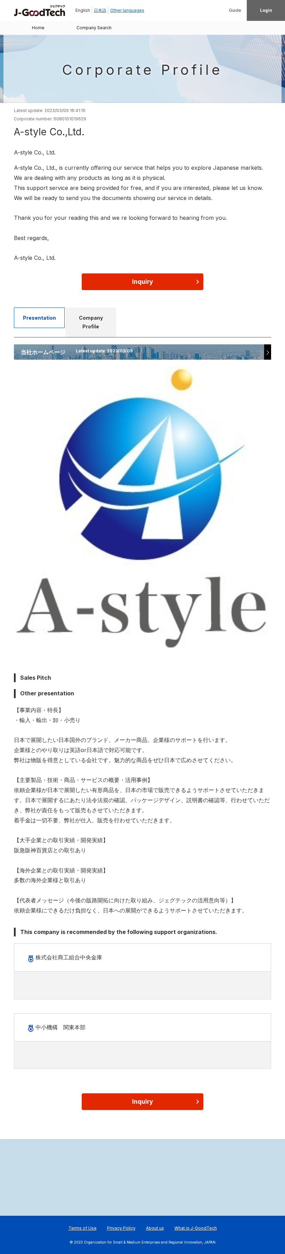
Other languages (127, 10)
